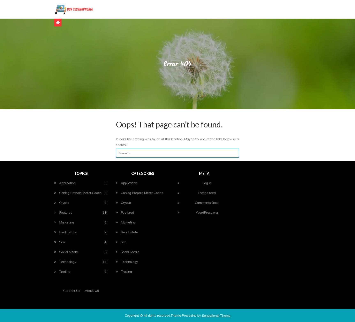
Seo (62, 242)
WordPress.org (207, 212)
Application (67, 183)
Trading (64, 271)
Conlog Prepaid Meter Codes (80, 193)
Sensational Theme (216, 315)
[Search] (234, 153)
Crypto (64, 203)
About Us (92, 291)
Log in (206, 183)
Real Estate (67, 232)
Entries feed (207, 193)
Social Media (68, 252)
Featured (65, 212)
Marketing (66, 222)
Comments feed (207, 203)
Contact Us (71, 291)
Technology (67, 262)
